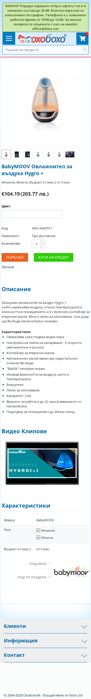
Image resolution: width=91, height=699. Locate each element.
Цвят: (6, 206)
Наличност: (10, 236)
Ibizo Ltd (75, 695)
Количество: (11, 243)
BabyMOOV (45, 520)
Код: (5, 228)
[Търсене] (84, 49)
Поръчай (15, 257)
